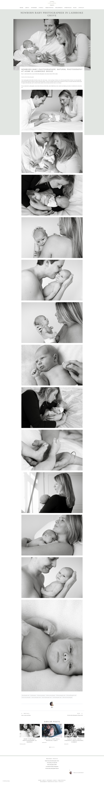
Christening (49, 7)
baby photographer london (25, 695)
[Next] (83, 732)
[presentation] (30, 730)
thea (52, 707)
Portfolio (68, 7)
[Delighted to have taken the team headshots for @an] (85, 784)
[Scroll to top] (102, 790)
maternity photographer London (36, 697)
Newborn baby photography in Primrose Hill (75, 714)
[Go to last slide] (21, 732)
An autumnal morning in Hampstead (52, 766)
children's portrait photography (50, 695)
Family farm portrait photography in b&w (52, 760)
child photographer (33, 695)
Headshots (59, 7)
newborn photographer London (57, 697)
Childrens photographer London (60, 695)
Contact (81, 7)
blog (75, 7)
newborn (34, 7)
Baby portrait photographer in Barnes (30, 740)
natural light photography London (47, 697)
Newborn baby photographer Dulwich (52, 768)
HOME (21, 7)
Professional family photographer (67, 697)
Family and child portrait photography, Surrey (74, 740)
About (27, 7)
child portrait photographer (41, 695)
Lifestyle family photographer (26, 697)
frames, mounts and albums (26, 714)
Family (41, 7)
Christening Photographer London (71, 695)
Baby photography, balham (52, 764)
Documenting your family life (52, 762)
